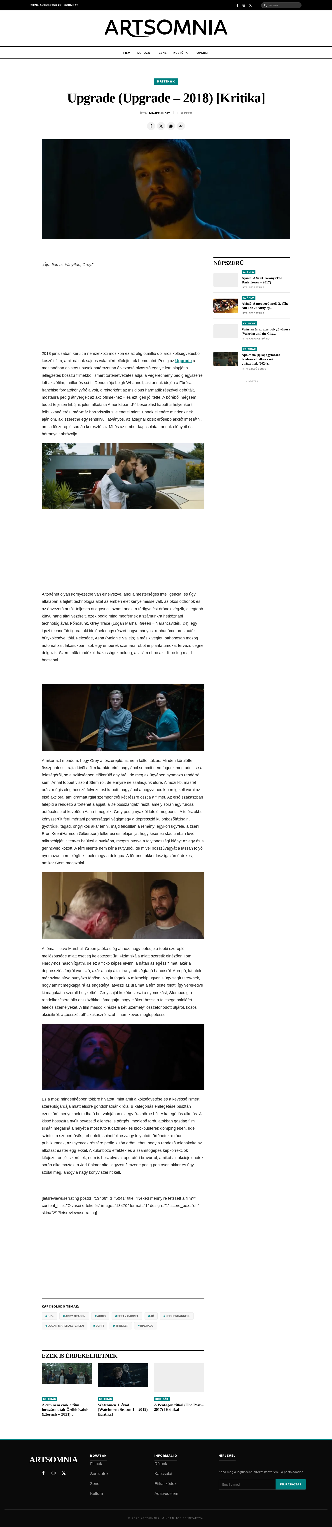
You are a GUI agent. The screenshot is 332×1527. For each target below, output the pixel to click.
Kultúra (180, 52)
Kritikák (166, 81)
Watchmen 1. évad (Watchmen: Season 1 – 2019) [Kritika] (122, 1409)
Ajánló (248, 272)
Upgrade (183, 360)
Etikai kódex (165, 1483)
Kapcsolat (163, 1473)
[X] (161, 126)
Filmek (96, 1463)
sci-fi (100, 1325)
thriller (121, 1325)
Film (127, 52)
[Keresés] (265, 5)
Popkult (202, 52)
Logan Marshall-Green (66, 1325)
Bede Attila (256, 287)
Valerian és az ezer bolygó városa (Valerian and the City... (266, 331)
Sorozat (144, 52)
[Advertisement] (123, 309)
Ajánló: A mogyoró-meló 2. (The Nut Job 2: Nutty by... (265, 306)
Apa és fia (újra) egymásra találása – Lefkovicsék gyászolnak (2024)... (261, 359)
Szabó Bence (257, 368)
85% (51, 1316)
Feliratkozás (290, 1484)
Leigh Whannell (178, 1316)
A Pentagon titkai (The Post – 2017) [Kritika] (178, 1407)
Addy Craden (75, 1316)
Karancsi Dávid (259, 338)
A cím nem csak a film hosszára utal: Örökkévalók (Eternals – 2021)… (65, 1409)
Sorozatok (99, 1473)
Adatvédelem (166, 1493)
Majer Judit (159, 113)
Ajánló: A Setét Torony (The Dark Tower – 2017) (262, 280)
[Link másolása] (181, 126)
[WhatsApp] (171, 126)
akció (101, 1316)
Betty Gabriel (128, 1316)
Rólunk (160, 1463)
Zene (163, 52)
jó (152, 1316)
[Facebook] (151, 126)
